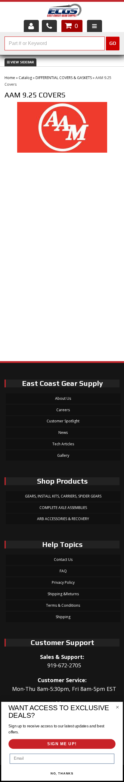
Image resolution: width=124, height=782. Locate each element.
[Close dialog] (117, 707)
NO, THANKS (62, 773)
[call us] (49, 26)
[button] (62, 43)
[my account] (31, 26)
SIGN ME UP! (62, 744)
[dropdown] (94, 26)
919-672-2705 (64, 665)
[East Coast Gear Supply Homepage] (64, 11)
